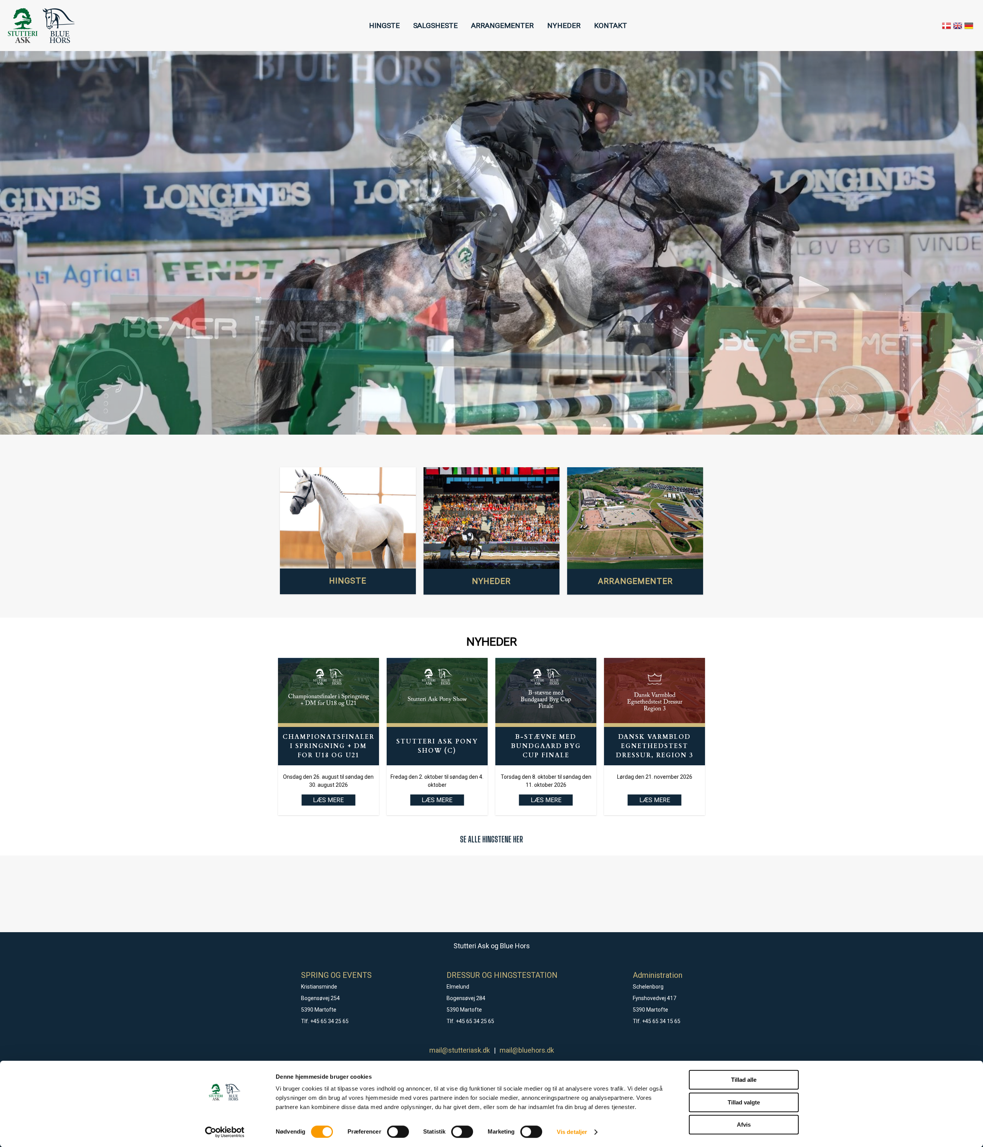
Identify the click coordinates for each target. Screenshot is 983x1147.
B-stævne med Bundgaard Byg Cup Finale (546, 746)
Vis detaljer (572, 1132)
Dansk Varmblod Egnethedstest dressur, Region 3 (654, 746)
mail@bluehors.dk (527, 1050)
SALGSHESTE (435, 25)
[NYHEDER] (491, 518)
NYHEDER (564, 25)
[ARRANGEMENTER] (635, 518)
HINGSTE (384, 25)
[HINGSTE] (348, 518)
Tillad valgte (744, 1102)
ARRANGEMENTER (502, 25)
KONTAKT (610, 25)
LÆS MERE (437, 800)
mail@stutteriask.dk (459, 1050)
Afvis (744, 1124)
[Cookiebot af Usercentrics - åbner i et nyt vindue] (224, 1132)
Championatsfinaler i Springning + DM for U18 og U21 (328, 746)
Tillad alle (743, 1079)
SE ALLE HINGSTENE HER (491, 839)
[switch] (398, 1132)
